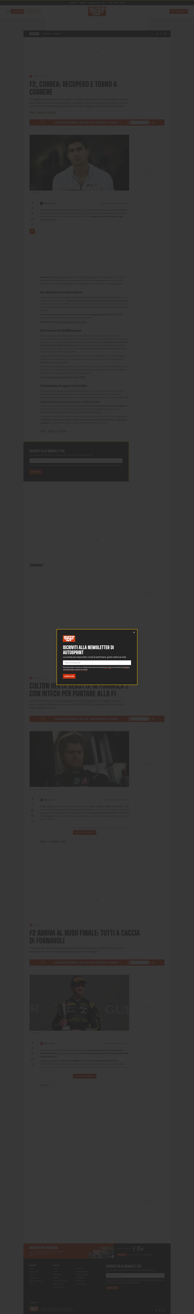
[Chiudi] (134, 632)
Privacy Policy (107, 667)
